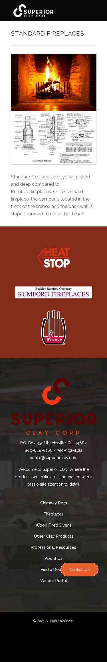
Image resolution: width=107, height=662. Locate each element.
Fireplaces (54, 514)
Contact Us (79, 569)
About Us (53, 558)
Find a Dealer (53, 569)
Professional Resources (53, 547)
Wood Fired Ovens (54, 525)
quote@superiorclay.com (54, 457)
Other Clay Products (53, 536)
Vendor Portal (53, 580)
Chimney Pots (53, 503)
